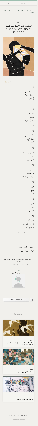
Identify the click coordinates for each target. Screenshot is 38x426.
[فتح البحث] (9, 3)
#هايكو (9, 264)
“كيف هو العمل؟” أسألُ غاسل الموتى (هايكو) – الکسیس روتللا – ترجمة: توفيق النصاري (18, 261)
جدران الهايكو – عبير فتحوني (25, 372)
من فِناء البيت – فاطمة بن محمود (25, 399)
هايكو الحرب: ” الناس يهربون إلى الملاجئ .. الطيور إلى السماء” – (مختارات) (19, 343)
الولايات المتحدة (16, 264)
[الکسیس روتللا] (18, 281)
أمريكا (23, 264)
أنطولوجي (22, 3)
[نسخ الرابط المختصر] (31, 299)
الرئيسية (34, 10)
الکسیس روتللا (20, 273)
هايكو (30, 10)
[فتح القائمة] (4, 3)
